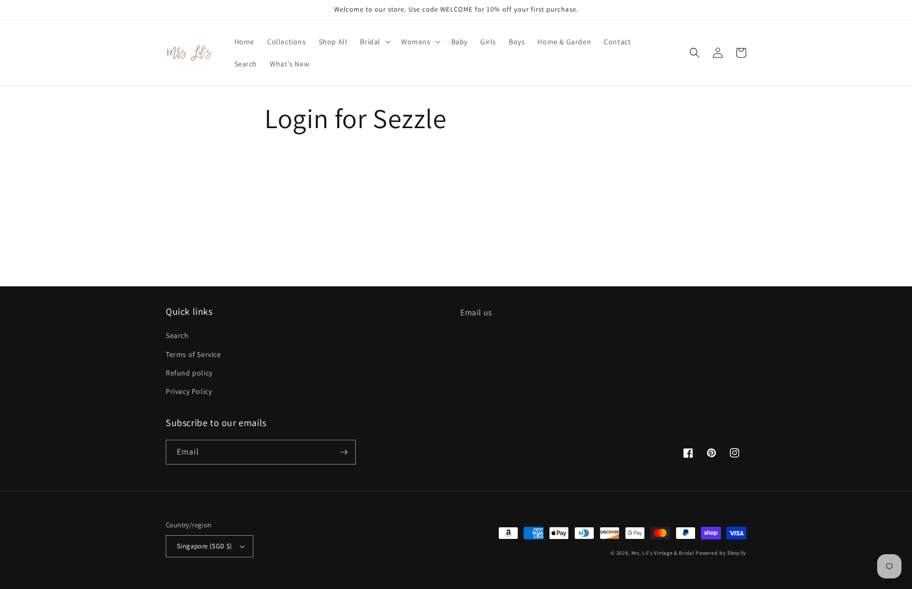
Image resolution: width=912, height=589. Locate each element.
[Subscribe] (343, 452)
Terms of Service (193, 354)
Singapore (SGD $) (204, 546)
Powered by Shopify (721, 552)
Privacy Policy (189, 391)
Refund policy (189, 373)
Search (177, 335)
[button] (374, 42)
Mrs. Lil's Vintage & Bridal (663, 552)
